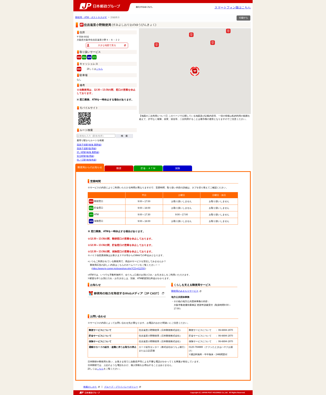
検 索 (124, 136)
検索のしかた (90, 387)
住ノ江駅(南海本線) (86, 160)
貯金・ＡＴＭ (148, 168)
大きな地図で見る (107, 45)
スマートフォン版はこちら (233, 7)
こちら (99, 69)
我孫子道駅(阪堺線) (86, 148)
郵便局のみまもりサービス (184, 291)
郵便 (118, 168)
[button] (228, 31)
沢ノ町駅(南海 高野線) (88, 152)
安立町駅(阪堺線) (85, 156)
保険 (177, 168)
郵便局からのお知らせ (90, 167)
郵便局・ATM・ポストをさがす (91, 17)
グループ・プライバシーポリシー (121, 387)
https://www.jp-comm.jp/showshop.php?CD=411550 (118, 268)
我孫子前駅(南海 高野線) (89, 144)
